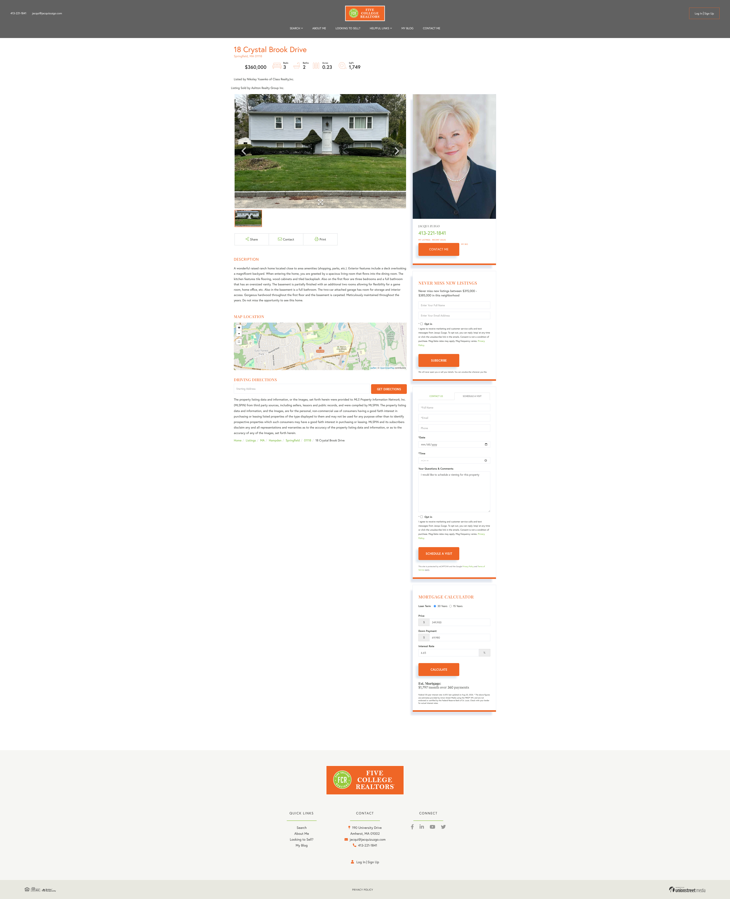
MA (262, 440)
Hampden (275, 440)
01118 (307, 440)
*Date (421, 437)
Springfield (293, 440)
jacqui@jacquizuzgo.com (47, 13)
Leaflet (373, 368)
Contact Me (439, 249)
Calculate (439, 669)
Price (421, 615)
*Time (421, 453)
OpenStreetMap (387, 368)
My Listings (424, 240)
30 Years (442, 606)
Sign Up (709, 13)
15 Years (458, 606)
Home (237, 440)
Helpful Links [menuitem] (379, 28)
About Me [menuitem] (301, 833)
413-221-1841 (18, 13)
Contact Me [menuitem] (431, 28)
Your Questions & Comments (435, 468)
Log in (698, 13)
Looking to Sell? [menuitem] (348, 28)
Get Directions (389, 389)
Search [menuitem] (295, 28)
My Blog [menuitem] (407, 28)
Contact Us (436, 396)
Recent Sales (439, 240)
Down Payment (427, 631)
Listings (251, 440)
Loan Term (424, 606)
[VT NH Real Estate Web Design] (687, 889)
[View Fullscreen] (239, 342)
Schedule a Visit (472, 396)
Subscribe (439, 360)
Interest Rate (426, 646)
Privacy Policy (468, 566)
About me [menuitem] (319, 28)
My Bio (464, 244)
